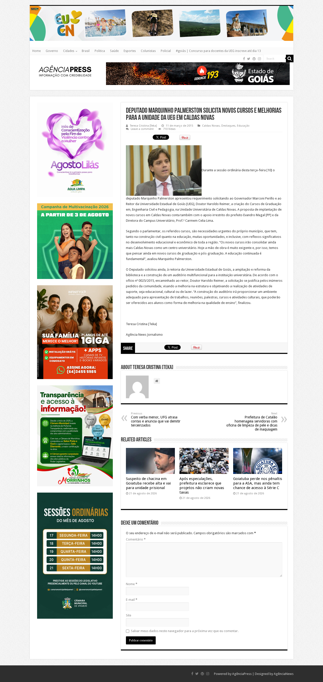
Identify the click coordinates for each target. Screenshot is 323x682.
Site (128, 615)
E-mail (131, 600)
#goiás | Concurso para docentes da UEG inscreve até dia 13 (218, 51)
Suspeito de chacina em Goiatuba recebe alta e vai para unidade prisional (148, 483)
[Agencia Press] (65, 71)
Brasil (86, 51)
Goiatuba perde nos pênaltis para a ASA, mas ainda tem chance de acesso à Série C (257, 483)
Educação (243, 125)
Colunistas (148, 51)
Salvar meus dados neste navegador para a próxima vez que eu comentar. (184, 631)
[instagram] (259, 59)
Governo (52, 51)
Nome (131, 584)
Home (36, 51)
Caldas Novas (211, 125)
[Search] (289, 58)
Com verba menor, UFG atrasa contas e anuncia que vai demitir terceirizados (155, 419)
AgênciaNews (283, 674)
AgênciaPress (242, 674)
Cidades (68, 51)
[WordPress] (254, 59)
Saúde (114, 51)
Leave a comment (142, 129)
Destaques (228, 125)
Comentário (136, 539)
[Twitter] (249, 59)
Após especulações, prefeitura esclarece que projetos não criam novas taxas (201, 485)
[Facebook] (244, 59)
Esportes (130, 51)
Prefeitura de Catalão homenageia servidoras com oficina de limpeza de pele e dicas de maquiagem (251, 421)
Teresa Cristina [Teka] (143, 125)
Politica (100, 51)
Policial (166, 51)
